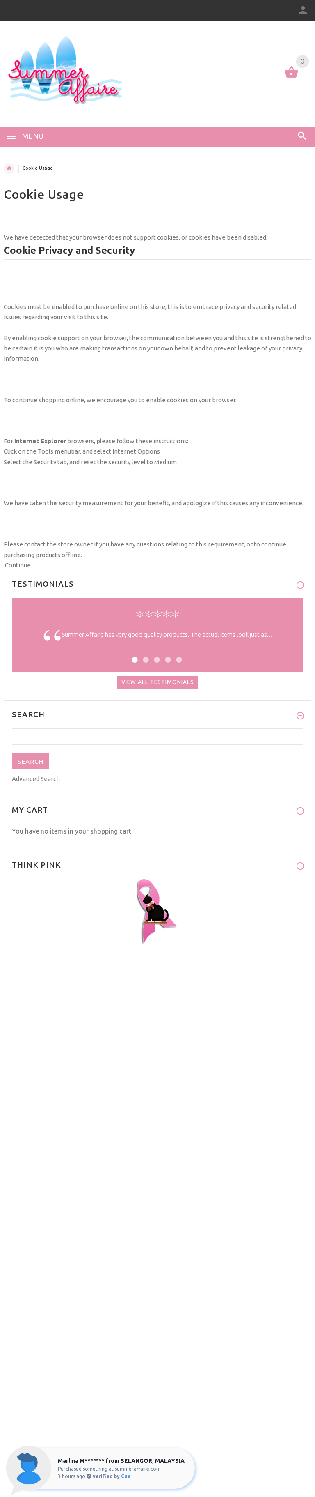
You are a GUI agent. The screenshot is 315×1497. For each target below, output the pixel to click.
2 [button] (145, 655)
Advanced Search (36, 778)
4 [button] (167, 655)
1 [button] (133, 655)
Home (9, 168)
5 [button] (178, 655)
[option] (157, 641)
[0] (291, 77)
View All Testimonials (157, 682)
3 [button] (156, 655)
